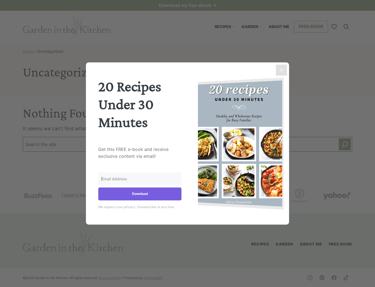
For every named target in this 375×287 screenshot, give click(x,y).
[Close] (281, 70)
